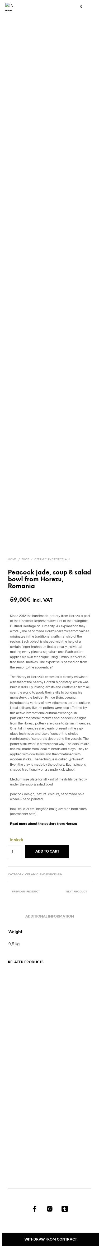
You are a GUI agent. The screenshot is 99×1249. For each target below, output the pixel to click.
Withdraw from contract (51, 1239)
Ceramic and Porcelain (52, 559)
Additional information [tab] (49, 916)
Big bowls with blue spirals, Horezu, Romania (66, 1031)
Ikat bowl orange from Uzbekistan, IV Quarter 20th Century (23, 1130)
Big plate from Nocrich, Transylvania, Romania (62, 1130)
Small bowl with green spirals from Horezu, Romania (22, 1031)
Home (12, 559)
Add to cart (20, 1048)
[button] (77, 6)
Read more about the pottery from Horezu (43, 823)
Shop (25, 559)
